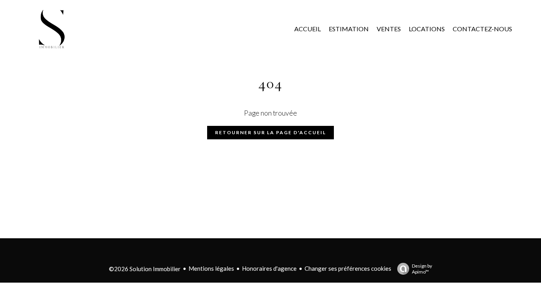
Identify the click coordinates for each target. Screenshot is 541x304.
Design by (422, 269)
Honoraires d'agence (269, 268)
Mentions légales (211, 268)
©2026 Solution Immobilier (145, 268)
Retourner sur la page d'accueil (270, 132)
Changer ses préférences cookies (348, 268)
